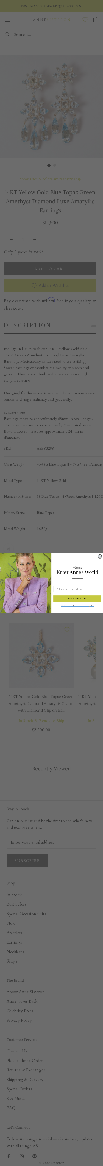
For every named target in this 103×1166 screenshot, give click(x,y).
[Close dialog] (100, 556)
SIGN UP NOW (77, 598)
